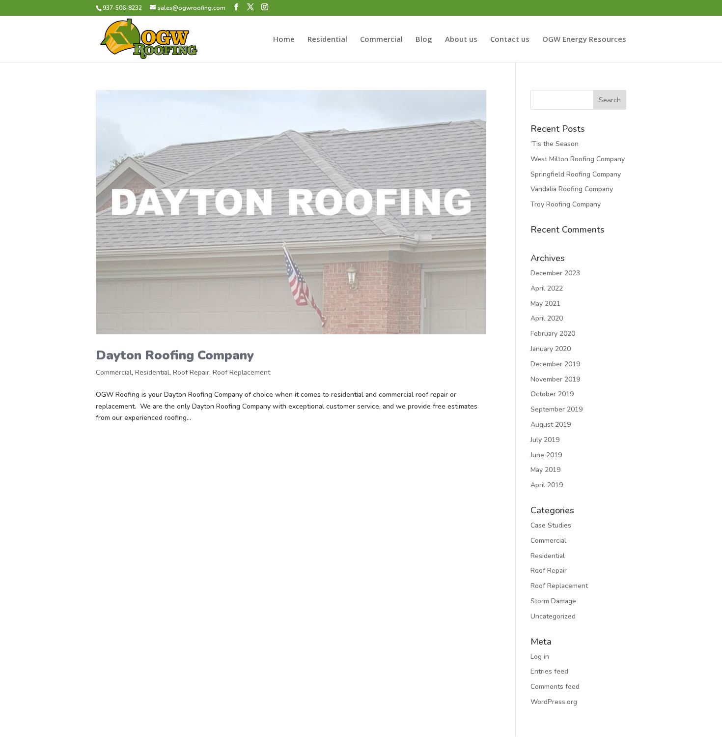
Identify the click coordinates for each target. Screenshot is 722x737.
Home (284, 39)
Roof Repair (191, 372)
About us (461, 39)
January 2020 (550, 349)
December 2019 (555, 364)
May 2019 (545, 469)
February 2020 (552, 333)
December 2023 (555, 273)
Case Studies (550, 525)
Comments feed (555, 686)
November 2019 (555, 379)
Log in (539, 656)
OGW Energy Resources (584, 39)
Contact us (509, 39)
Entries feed (549, 671)
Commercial (381, 39)
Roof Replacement (241, 372)
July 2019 (544, 439)
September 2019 (556, 409)
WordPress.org (553, 702)
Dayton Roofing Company (175, 355)
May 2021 (545, 303)
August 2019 (550, 424)
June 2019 (546, 455)
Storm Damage (553, 601)
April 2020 (546, 318)
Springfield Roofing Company (575, 174)
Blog (424, 39)
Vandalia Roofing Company (571, 189)
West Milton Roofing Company (577, 159)
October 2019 (552, 394)
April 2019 (546, 485)
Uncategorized (553, 616)
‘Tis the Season (554, 143)
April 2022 (546, 288)
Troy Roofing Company (565, 204)
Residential (327, 39)
